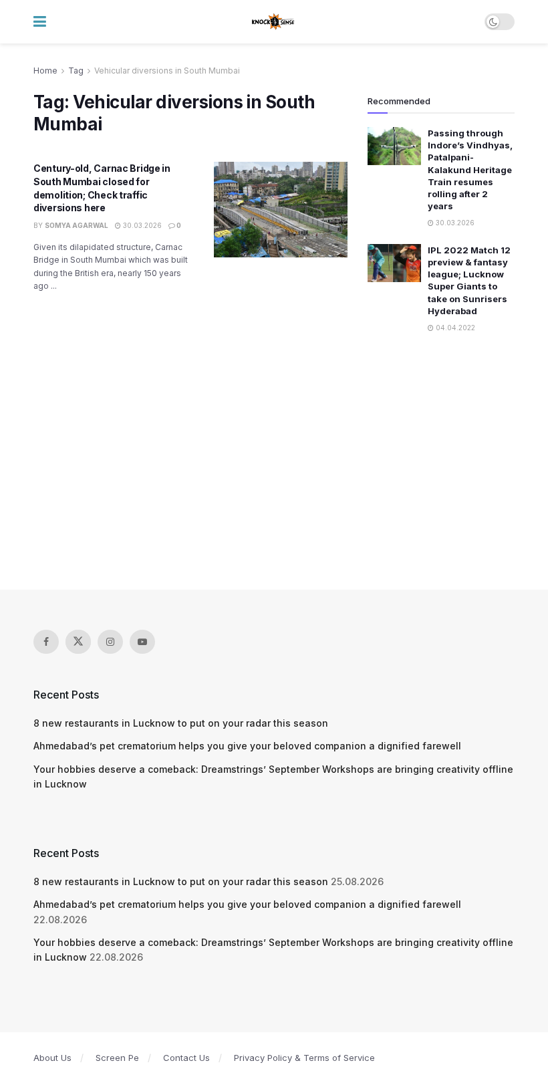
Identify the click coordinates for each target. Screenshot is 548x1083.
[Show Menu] (39, 21)
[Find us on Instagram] (110, 642)
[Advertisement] (274, 462)
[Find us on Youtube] (142, 642)
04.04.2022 (454, 328)
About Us (52, 1057)
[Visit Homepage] (273, 22)
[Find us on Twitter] (78, 642)
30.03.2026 (141, 225)
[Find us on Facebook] (46, 642)
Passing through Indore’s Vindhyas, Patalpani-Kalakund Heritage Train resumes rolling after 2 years (470, 169)
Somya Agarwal (76, 225)
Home (45, 71)
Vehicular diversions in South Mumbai (167, 71)
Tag (76, 71)
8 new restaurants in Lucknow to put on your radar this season (180, 723)
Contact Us (186, 1057)
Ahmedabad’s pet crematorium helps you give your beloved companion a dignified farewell (247, 745)
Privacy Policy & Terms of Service (304, 1057)
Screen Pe (117, 1057)
